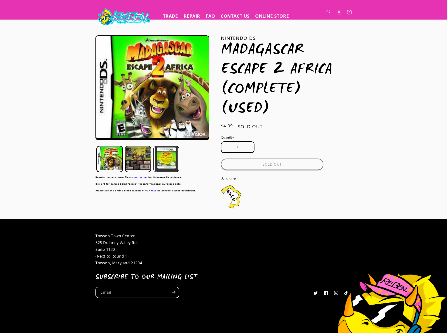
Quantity (227, 137)
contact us (140, 177)
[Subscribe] (174, 292)
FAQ (153, 190)
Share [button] (231, 179)
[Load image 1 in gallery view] (110, 159)
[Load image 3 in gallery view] (166, 159)
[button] (329, 12)
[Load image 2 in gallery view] (138, 159)
